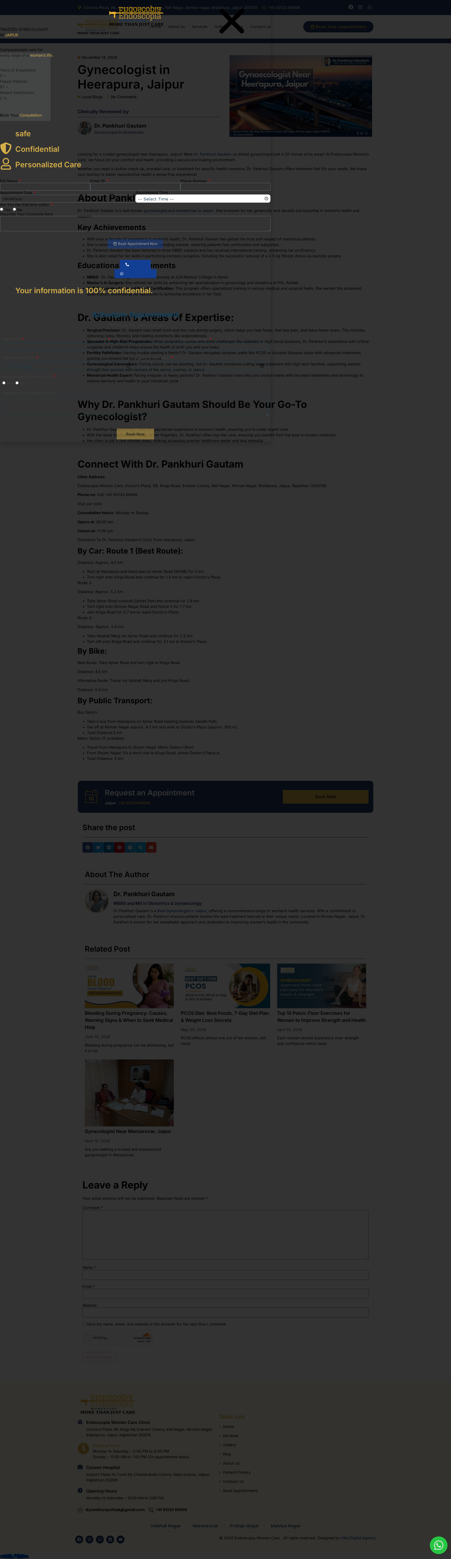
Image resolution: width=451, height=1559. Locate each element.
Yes (7, 209)
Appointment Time (151, 192)
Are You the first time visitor (25, 205)
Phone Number (194, 181)
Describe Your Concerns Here (26, 214)
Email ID (98, 181)
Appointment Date (16, 193)
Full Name (9, 181)
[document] (225, 779)
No (19, 209)
